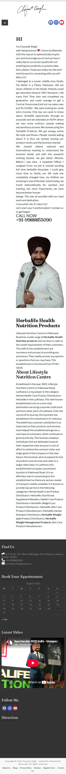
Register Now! (49, 768)
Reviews (37, 768)
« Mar (5, 619)
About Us (6, 768)
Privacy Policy (26, 768)
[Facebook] (50, 22)
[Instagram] (56, 22)
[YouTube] (61, 22)
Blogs (15, 768)
